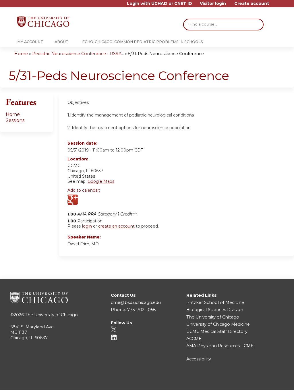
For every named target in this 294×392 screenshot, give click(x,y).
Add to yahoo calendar (86, 200)
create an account (116, 226)
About (61, 42)
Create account (251, 3)
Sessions (15, 120)
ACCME (194, 338)
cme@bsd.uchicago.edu (136, 302)
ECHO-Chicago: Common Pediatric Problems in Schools (142, 42)
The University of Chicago (51, 314)
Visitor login (213, 3)
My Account (30, 42)
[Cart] (275, 5)
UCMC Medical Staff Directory (216, 331)
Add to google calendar (73, 200)
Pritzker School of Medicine (215, 302)
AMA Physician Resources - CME (220, 345)
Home (21, 53)
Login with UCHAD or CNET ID (159, 3)
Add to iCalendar (99, 200)
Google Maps (101, 181)
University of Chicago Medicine (218, 324)
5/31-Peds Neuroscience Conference (166, 53)
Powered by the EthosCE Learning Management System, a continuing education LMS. (265, 380)
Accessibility (198, 359)
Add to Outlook (113, 200)
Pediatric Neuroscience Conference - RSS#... (78, 53)
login (87, 226)
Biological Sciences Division (214, 309)
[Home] (43, 21)
